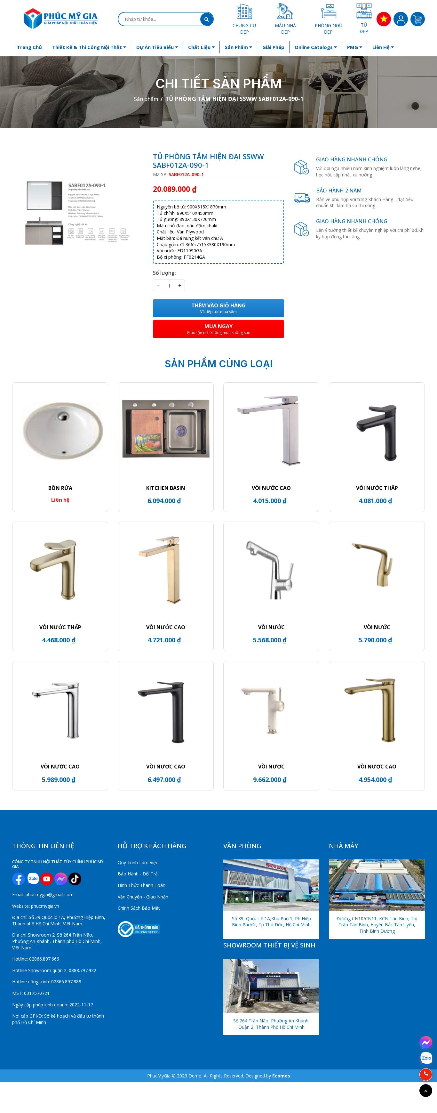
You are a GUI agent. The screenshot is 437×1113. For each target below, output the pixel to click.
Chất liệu (200, 47)
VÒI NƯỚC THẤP (377, 488)
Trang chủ (29, 47)
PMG (353, 47)
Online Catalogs (314, 47)
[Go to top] (425, 1090)
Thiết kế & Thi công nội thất (87, 47)
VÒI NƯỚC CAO (271, 488)
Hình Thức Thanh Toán (141, 885)
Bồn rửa (60, 488)
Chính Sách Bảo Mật (139, 908)
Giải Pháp (273, 47)
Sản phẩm (237, 47)
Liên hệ (381, 47)
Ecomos (281, 1076)
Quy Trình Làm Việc (138, 862)
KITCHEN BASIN (165, 488)
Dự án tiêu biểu (155, 47)
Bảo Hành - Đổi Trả (138, 874)
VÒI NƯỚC (271, 627)
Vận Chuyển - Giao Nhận (143, 897)
